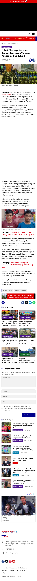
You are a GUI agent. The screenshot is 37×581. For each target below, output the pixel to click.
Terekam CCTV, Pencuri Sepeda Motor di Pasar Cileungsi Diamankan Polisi (23, 482)
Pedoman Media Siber (17, 568)
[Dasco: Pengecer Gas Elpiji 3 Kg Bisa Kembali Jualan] (6, 461)
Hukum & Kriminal (6, 47)
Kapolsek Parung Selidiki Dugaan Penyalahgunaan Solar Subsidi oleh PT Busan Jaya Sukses (9, 360)
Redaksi (4, 59)
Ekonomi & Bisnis (25, 354)
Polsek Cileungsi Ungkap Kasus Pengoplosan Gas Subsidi (23, 437)
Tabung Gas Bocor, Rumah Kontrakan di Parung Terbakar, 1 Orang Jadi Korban (24, 470)
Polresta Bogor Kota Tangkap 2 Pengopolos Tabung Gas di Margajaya (18, 233)
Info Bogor (15, 452)
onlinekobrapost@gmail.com (14, 553)
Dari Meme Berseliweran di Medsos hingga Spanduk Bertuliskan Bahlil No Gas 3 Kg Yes (23, 449)
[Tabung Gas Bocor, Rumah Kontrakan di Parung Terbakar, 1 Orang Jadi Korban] (6, 472)
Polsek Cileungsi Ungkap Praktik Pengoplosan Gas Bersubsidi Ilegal (23, 425)
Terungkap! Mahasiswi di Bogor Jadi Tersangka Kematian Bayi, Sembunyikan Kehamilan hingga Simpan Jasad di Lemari (9, 342)
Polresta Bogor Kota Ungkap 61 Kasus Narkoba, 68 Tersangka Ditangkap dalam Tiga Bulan (26, 323)
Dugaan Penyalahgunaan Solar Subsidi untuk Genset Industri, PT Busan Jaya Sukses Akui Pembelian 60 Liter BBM (27, 360)
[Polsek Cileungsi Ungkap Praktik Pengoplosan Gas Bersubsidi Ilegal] (6, 427)
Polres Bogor (6, 94)
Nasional (15, 463)
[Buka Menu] (33, 34)
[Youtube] (13, 561)
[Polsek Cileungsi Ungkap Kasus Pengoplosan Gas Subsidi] (6, 438)
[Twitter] (26, 302)
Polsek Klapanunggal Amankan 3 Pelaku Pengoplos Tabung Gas (17, 264)
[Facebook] (22, 302)
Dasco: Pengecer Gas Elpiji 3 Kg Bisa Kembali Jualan (23, 459)
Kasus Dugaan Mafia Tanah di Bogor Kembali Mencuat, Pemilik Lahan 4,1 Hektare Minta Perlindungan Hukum (26, 342)
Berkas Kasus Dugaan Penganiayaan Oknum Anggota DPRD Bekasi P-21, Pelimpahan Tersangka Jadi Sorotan (9, 323)
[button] (29, 34)
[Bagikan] (33, 60)
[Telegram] (30, 302)
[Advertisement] (18, 17)
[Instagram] (10, 561)
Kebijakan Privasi (7, 573)
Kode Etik (5, 568)
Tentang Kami (14, 570)
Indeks (24, 570)
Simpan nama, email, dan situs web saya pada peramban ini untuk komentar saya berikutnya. (17, 408)
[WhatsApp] (33, 302)
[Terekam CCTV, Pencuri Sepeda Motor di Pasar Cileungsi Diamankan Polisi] (6, 483)
